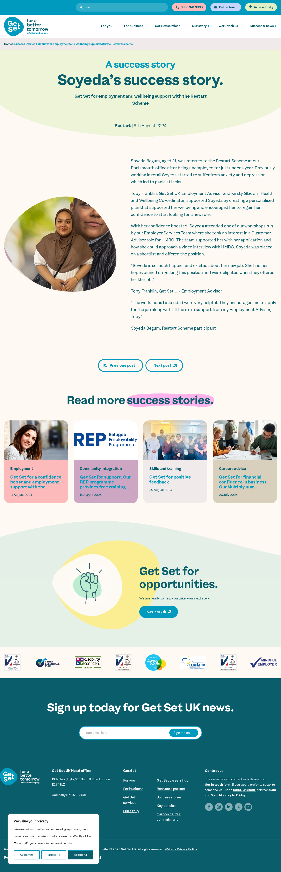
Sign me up (181, 732)
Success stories (169, 797)
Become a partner (171, 789)
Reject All (54, 855)
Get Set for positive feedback (170, 479)
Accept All (80, 855)
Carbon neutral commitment (169, 817)
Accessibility (263, 7)
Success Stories (25, 44)
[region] (53, 839)
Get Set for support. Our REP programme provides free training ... (105, 482)
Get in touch (156, 612)
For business (133, 26)
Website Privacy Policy (181, 849)
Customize (26, 855)
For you (106, 26)
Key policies (166, 805)
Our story (199, 26)
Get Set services (167, 26)
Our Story (131, 811)
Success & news (262, 26)
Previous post (122, 365)
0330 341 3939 (244, 790)
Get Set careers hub (172, 780)
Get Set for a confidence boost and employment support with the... (35, 482)
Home (8, 44)
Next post (162, 365)
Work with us (228, 26)
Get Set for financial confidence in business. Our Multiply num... (243, 482)
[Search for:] (122, 8)
